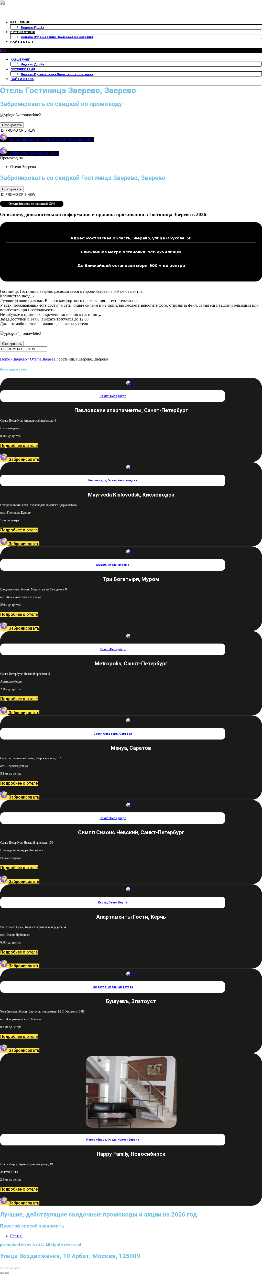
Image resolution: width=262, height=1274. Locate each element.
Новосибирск (96, 1139)
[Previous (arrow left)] (2, 1273)
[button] (131, 50)
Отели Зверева (43, 359)
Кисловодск (97, 480)
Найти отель (22, 42)
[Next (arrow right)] (7, 1273)
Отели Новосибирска (123, 1139)
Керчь (102, 902)
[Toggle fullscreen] (12, 1268)
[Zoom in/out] (17, 1268)
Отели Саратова (105, 733)
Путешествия (22, 32)
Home (5, 359)
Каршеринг (20, 22)
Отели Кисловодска (122, 480)
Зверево (20, 359)
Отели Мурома (118, 565)
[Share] (7, 1268)
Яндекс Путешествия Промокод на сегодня (57, 37)
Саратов (125, 733)
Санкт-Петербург (113, 396)
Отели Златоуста (120, 987)
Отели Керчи (117, 902)
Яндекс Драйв (32, 27)
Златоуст (99, 987)
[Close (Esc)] (2, 1268)
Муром (101, 565)
